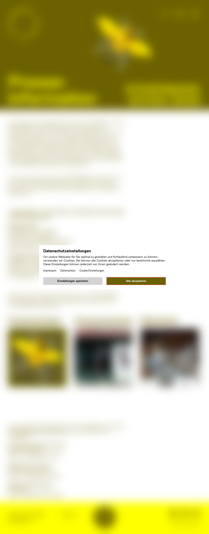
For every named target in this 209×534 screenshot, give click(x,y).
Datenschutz (67, 270)
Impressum (49, 270)
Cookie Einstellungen (91, 270)
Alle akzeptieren (136, 281)
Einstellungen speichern (72, 281)
